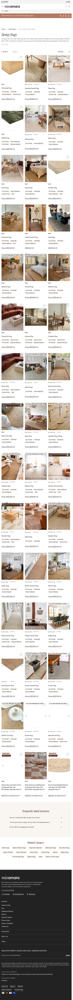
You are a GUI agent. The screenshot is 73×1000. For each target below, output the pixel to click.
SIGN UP (35, 530)
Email (7, 490)
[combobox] (9, 513)
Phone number (10, 510)
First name (9, 500)
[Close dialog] (66, 477)
